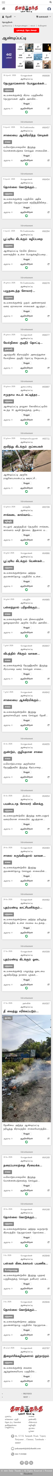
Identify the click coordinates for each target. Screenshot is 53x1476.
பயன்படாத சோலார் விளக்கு (23, 804)
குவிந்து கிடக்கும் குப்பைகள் (23, 447)
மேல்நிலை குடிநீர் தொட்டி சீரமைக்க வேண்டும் (21, 343)
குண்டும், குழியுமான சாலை (23, 752)
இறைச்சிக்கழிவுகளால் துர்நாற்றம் (26, 1356)
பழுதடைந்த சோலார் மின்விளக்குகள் (17, 291)
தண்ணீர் (32, 1419)
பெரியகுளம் (42, 26)
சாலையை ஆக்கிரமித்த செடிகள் (25, 135)
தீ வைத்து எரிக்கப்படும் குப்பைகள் (19, 1011)
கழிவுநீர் (32, 1425)
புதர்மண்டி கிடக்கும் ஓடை (21, 959)
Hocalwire (28, 1474)
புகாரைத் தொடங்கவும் (26, 30)
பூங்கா (31, 1431)
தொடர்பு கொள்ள (13, 1422)
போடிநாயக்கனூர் (21, 26)
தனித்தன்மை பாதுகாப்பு (11, 1426)
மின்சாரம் (33, 1422)
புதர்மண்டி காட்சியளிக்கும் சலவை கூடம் (21, 908)
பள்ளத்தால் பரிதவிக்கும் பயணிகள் (20, 608)
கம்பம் (32, 26)
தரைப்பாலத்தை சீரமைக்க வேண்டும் (21, 1166)
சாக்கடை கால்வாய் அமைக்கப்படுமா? (16, 515)
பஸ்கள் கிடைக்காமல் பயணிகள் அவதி (25, 1264)
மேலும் (26, 104)
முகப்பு (8, 1416)
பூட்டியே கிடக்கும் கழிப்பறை (23, 239)
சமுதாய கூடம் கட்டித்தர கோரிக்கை (20, 395)
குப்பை (32, 1428)
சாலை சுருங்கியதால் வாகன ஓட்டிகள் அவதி (23, 856)
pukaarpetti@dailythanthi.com (28, 1448)
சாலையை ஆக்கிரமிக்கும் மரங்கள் (20, 700)
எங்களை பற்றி (11, 1419)
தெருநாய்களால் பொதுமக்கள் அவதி (23, 84)
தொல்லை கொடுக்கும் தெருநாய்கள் (18, 187)
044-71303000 (20, 1454)
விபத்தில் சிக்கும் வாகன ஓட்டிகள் (20, 654)
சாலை (31, 1416)
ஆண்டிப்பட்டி (7, 26)
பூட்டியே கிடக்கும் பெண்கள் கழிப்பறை (22, 561)
